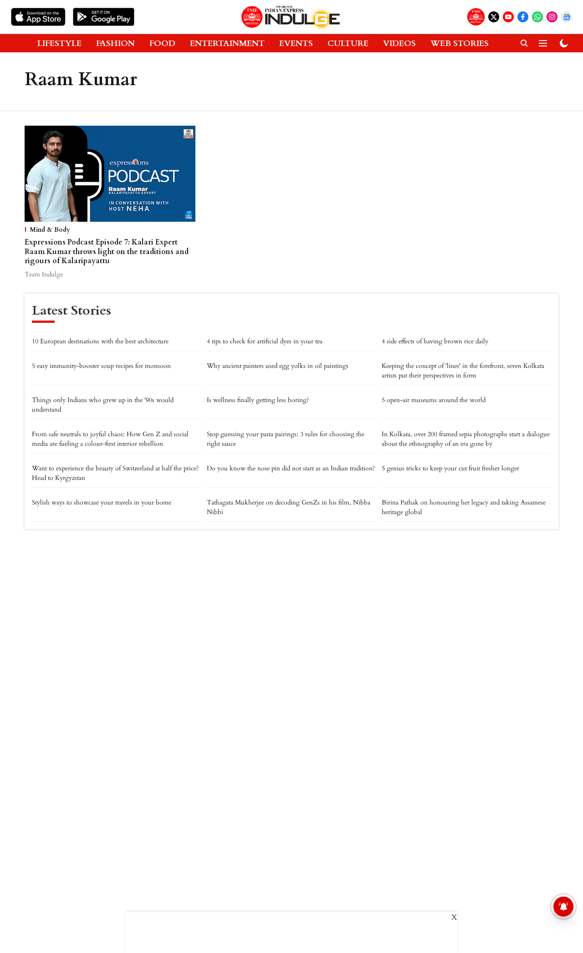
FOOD (162, 43)
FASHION (115, 43)
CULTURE (347, 43)
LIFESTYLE (59, 43)
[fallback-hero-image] (110, 174)
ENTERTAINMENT (227, 43)
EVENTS (296, 43)
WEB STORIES (459, 43)
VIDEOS (399, 43)
